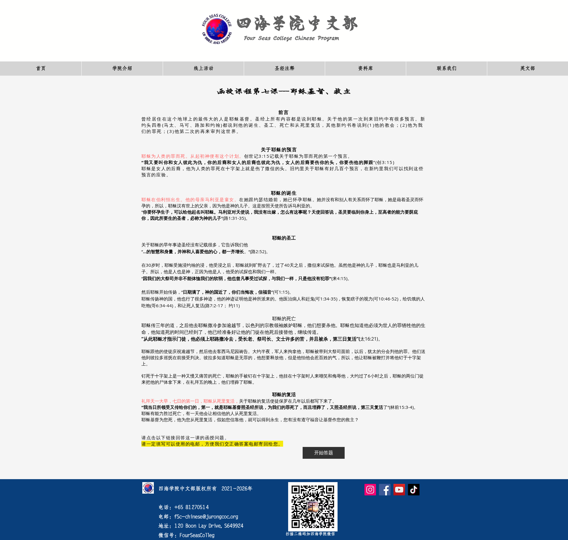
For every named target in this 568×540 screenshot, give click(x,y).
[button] (122, 68)
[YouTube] (399, 489)
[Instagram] (370, 489)
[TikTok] (413, 489)
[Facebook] (384, 489)
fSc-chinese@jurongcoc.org (206, 517)
